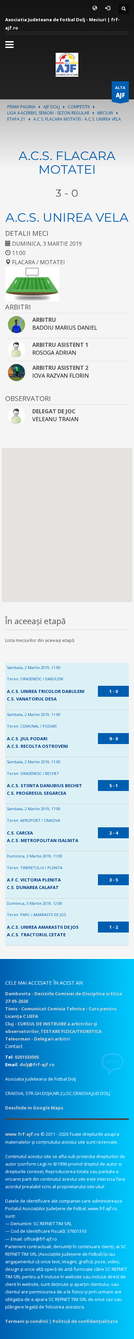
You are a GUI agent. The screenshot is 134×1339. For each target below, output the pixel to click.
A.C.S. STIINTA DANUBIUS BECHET (44, 785)
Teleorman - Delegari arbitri (37, 1039)
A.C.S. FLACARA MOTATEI (67, 162)
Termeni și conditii (26, 1321)
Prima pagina (21, 107)
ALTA (120, 92)
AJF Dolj (51, 107)
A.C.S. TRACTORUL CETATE (36, 935)
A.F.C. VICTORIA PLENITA (34, 880)
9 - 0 (113, 738)
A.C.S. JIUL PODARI (27, 738)
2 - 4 (113, 833)
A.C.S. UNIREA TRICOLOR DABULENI (46, 691)
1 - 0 (113, 691)
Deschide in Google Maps (34, 1108)
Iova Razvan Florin (60, 375)
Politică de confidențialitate (85, 1321)
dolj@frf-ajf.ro (37, 1064)
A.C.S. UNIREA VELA (67, 217)
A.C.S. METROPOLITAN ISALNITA (42, 840)
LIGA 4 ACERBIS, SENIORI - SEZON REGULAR (48, 113)
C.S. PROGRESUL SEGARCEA (36, 793)
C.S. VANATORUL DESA (32, 699)
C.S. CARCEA (20, 833)
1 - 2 (113, 927)
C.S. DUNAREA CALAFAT (33, 887)
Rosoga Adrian (54, 352)
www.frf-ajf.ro (22, 1134)
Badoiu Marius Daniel (64, 327)
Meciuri (105, 113)
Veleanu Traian (55, 419)
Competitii (79, 107)
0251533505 (27, 1057)
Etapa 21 (16, 119)
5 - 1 (113, 785)
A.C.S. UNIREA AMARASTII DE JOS (43, 927)
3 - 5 (113, 880)
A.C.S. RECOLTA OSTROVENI (37, 746)
